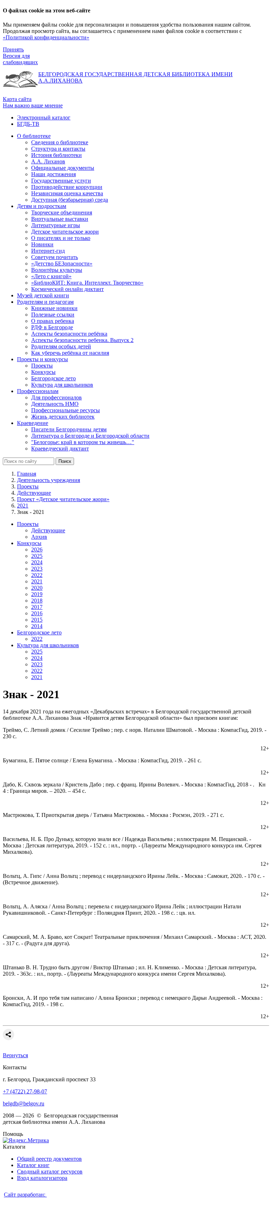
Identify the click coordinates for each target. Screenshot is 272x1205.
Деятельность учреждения (48, 480)
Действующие (34, 493)
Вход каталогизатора (42, 1178)
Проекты (28, 486)
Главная (26, 474)
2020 (36, 588)
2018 (36, 601)
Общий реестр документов (49, 1159)
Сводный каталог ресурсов (50, 1171)
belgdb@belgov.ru (23, 1103)
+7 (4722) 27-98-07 (25, 1091)
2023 (36, 569)
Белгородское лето (39, 632)
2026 (36, 550)
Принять (13, 49)
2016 (36, 613)
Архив (39, 537)
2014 (36, 626)
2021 (22, 506)
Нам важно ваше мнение (33, 105)
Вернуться (15, 1055)
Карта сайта (17, 99)
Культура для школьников (48, 645)
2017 (36, 607)
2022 (36, 575)
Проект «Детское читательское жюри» (63, 499)
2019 (36, 594)
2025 (36, 556)
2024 (36, 562)
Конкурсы (29, 543)
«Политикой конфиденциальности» (46, 37)
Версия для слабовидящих (20, 59)
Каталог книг (33, 1165)
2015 (36, 620)
